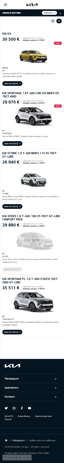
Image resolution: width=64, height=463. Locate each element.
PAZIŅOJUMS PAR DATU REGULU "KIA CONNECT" (28, 453)
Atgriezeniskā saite (43, 416)
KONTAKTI (48, 13)
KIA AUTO (9, 416)
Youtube (29, 408)
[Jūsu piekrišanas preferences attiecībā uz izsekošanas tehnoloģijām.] (17, 458)
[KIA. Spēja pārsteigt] (12, 366)
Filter (59, 21)
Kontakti (10, 396)
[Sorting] (53, 21)
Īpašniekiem (11, 387)
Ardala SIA (6, 440)
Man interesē (11, 83)
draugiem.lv (14, 408)
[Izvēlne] (5, 5)
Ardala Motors (24, 416)
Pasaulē (8, 419)
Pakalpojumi (12, 378)
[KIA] (32, 4)
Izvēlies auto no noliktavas (42, 440)
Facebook (21, 408)
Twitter (6, 408)
